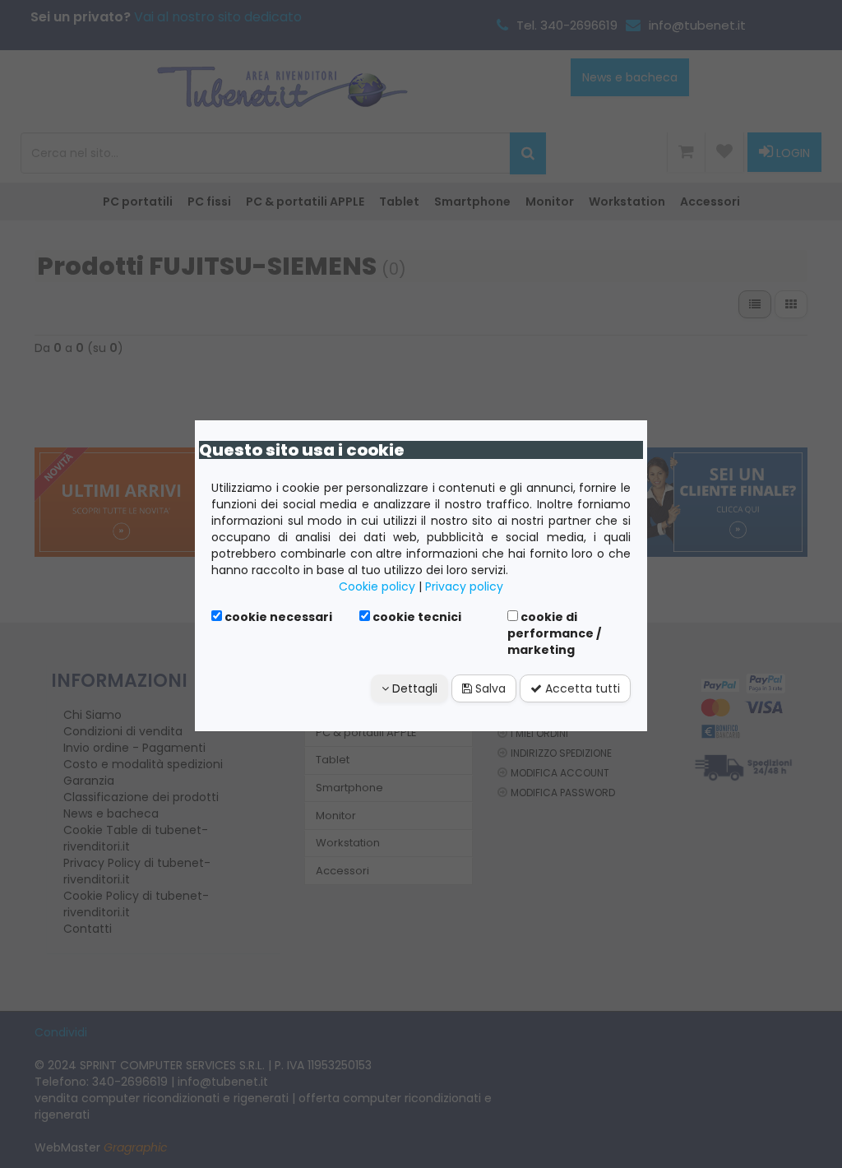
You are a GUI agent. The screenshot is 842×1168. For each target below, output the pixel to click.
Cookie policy (377, 586)
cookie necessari (277, 617)
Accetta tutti (581, 688)
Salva (489, 688)
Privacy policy (464, 586)
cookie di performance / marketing (554, 633)
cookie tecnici (415, 617)
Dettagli (413, 688)
